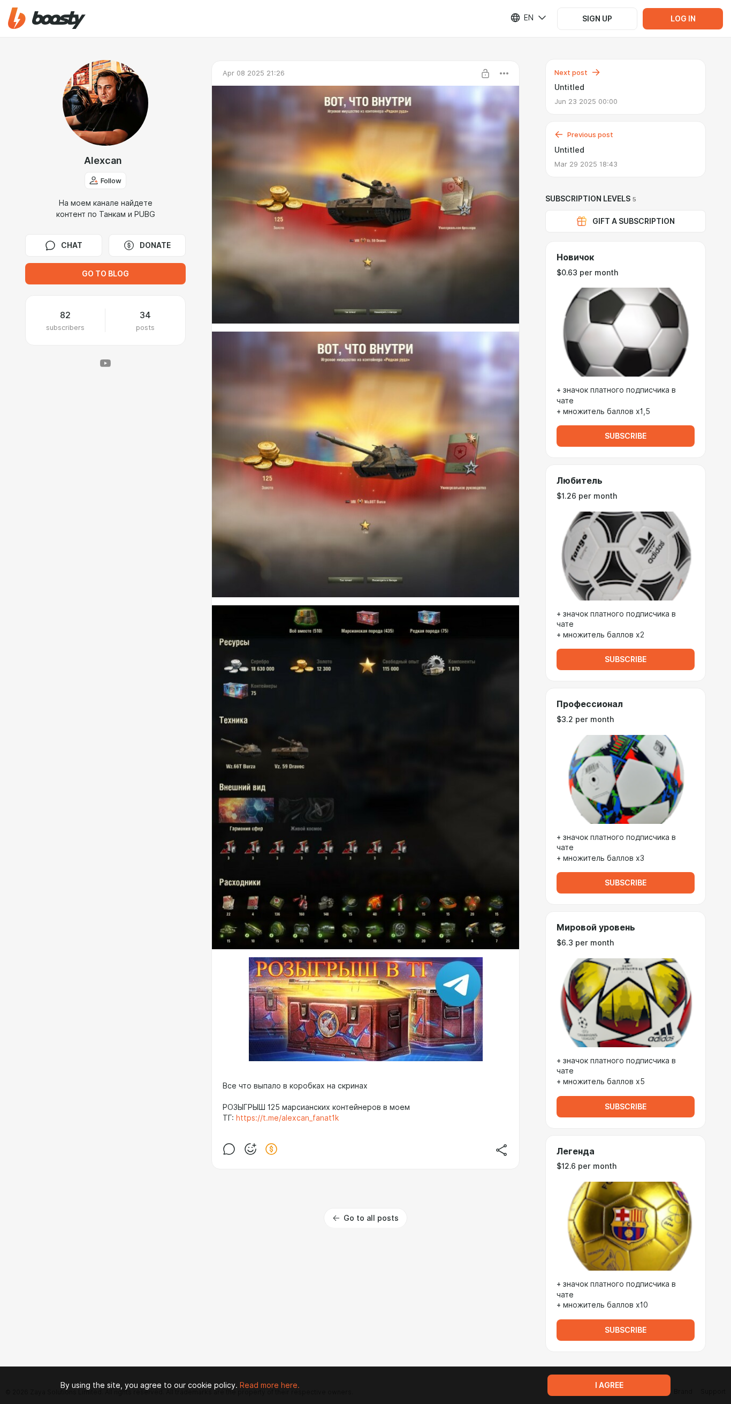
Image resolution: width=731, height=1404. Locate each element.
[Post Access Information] (485, 73)
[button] (47, 18)
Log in (683, 18)
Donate (155, 245)
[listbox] (522, 17)
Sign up (597, 18)
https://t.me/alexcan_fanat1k (287, 1118)
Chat (71, 245)
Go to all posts (371, 1218)
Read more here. (270, 1385)
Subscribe (625, 436)
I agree (609, 1385)
